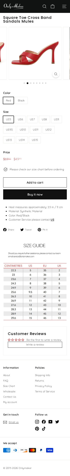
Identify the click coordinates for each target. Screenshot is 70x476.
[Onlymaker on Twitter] (57, 421)
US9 (56, 119)
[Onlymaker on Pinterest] (37, 429)
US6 (20, 119)
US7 (32, 119)
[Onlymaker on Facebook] (44, 421)
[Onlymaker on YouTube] (50, 421)
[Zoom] (55, 74)
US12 (49, 129)
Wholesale (9, 391)
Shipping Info (42, 375)
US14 (22, 140)
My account (10, 402)
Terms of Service (45, 391)
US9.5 (9, 129)
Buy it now (35, 194)
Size (6, 112)
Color (7, 93)
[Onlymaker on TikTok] (44, 429)
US (52, 219)
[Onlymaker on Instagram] (37, 421)
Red (8, 100)
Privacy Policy (43, 385)
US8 (44, 119)
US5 (8, 119)
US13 (9, 140)
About (6, 375)
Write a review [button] (35, 344)
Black (21, 100)
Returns (39, 380)
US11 (35, 129)
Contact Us (9, 396)
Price (6, 152)
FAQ (5, 380)
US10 (23, 129)
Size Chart (9, 385)
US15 (35, 140)
